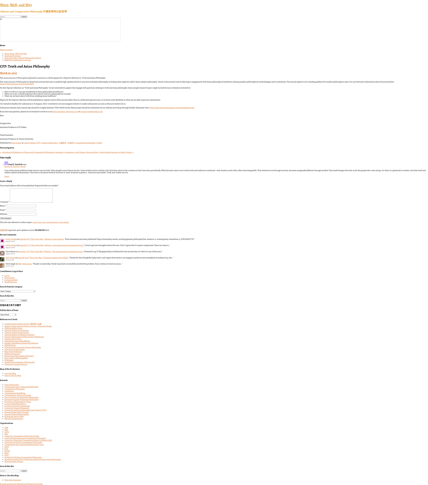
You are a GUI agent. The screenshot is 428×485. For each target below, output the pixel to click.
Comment (5, 202)
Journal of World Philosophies (16, 414)
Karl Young (10, 258)
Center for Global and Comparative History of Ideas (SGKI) (28, 440)
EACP (6, 447)
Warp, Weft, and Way (16, 4)
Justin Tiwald (11, 239)
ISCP (6, 449)
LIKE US (3, 230)
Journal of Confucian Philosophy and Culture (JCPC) (25, 410)
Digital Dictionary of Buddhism (17, 341)
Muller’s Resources (12, 354)
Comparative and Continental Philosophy (21, 387)
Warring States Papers (13, 419)
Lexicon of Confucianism (14, 350)
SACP (6, 453)
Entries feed (9, 278)
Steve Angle (16, 143)
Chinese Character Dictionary (16, 330)
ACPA (6, 432)
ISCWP (7, 451)
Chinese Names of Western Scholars (19, 335)
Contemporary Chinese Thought (17, 395)
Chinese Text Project (12, 339)
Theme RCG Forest (35, 484)
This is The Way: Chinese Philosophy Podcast (22, 58)
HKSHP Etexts (10, 345)
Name (3, 206)
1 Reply (99, 143)
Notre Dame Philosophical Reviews (19, 356)
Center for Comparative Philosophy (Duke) (21, 436)
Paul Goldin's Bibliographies (16, 358)
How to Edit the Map (12, 376)
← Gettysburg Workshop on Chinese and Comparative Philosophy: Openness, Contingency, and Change (42, 152)
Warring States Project (13, 462)
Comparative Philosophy (14, 389)
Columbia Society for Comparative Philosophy (23, 442)
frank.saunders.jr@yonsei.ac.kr (65, 112)
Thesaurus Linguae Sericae (15, 364)
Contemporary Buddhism (15, 393)
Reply (6, 176)
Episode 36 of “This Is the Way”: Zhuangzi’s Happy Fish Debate (43, 258)
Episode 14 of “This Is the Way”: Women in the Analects (41, 239)
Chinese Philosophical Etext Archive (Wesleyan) (24, 337)
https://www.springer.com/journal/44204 (17, 84)
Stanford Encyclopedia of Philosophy (19, 362)
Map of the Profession (13, 352)
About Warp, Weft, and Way (15, 54)
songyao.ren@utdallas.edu (91, 112)
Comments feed (11, 280)
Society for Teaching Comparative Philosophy (23, 457)
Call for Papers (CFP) (32, 143)
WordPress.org (10, 282)
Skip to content (6, 50)
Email (3, 210)
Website (3, 214)
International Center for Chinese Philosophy (22, 347)
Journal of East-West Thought (16, 412)
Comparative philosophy (85, 143)
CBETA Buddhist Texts (13, 328)
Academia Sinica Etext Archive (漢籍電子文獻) (23, 324)
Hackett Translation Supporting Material (21, 343)
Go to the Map (10, 373)
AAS (6, 430)
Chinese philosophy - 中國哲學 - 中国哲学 (58, 143)
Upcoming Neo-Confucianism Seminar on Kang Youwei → (110, 152)
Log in (7, 276)
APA (6, 434)
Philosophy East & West (14, 416)
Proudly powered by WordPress (13, 484)
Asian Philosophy (11, 385)
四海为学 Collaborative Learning (17, 60)
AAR (6, 428)
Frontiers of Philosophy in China (17, 402)
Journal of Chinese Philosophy (16, 408)
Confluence (9, 391)
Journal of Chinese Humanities (17, 406)
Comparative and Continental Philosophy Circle (24, 445)
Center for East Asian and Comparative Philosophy (25, 438)
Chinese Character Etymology (16, 333)
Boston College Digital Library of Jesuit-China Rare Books (28, 326)
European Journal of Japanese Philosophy (21, 400)
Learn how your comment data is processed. (51, 222)
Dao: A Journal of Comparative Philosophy (21, 397)
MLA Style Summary (12, 480)
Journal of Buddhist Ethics (15, 404)
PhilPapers (8, 360)
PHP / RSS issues (25, 264)
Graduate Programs (12, 56)
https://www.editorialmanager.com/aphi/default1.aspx (172, 108)
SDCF (6, 455)
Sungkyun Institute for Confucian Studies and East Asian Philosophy (32, 459)
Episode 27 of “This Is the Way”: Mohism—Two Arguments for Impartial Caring (51, 245)
